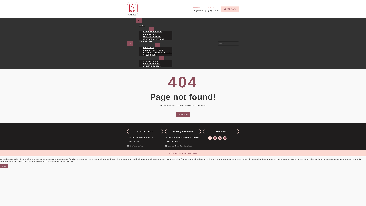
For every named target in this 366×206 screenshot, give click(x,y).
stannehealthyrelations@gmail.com (180, 146)
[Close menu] (139, 20)
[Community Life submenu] (157, 45)
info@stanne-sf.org (136, 146)
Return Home (183, 114)
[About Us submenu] (151, 29)
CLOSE (4, 166)
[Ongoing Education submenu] (161, 58)
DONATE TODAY (230, 9)
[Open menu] (130, 43)
